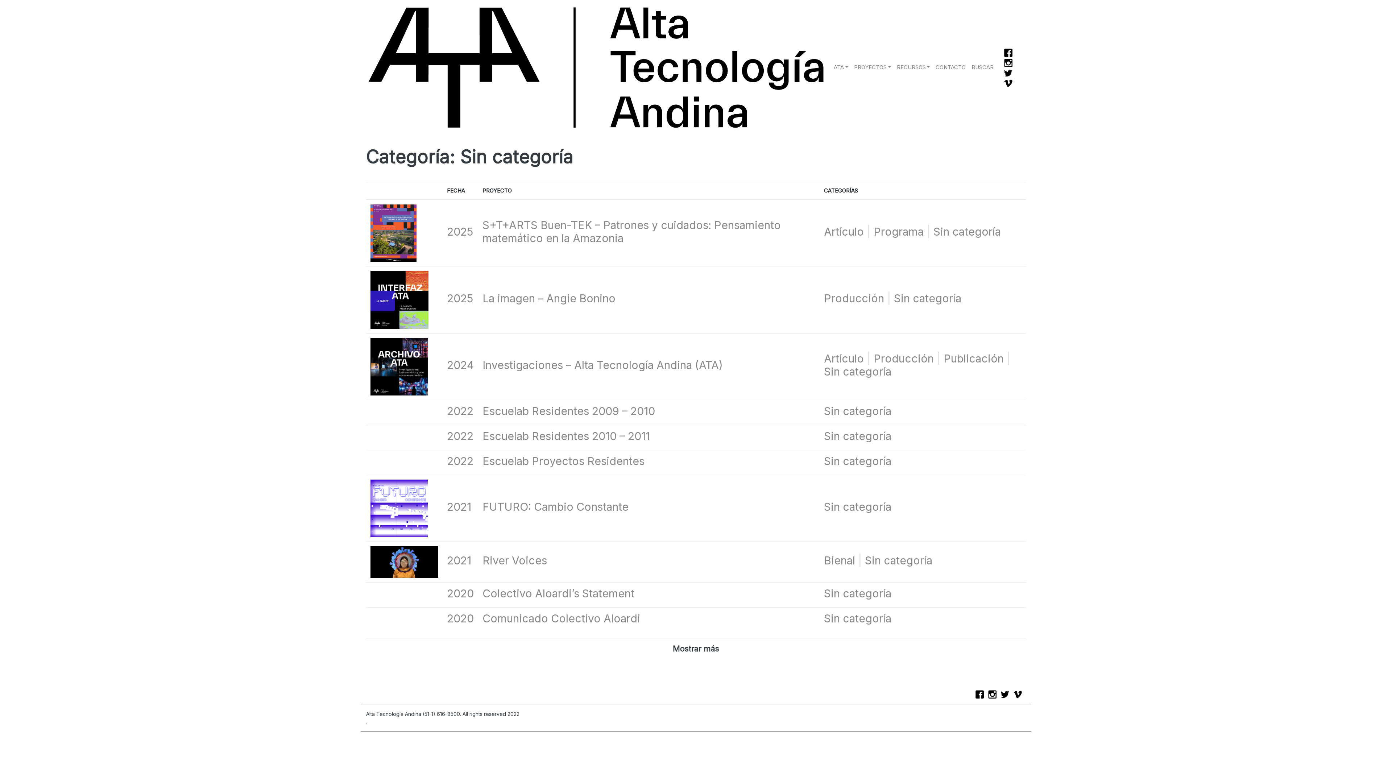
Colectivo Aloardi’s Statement (558, 593)
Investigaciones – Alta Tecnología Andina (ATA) (602, 365)
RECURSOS (911, 67)
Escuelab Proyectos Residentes (563, 461)
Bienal (839, 560)
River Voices (514, 560)
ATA (839, 67)
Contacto (951, 67)
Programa (899, 231)
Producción (854, 298)
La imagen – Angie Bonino (549, 298)
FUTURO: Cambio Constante (555, 506)
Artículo (844, 231)
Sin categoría (967, 231)
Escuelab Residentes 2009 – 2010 (568, 411)
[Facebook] (1010, 54)
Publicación (974, 358)
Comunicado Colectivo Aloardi (561, 618)
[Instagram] (1010, 64)
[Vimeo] (1010, 84)
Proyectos (870, 67)
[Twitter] (1010, 74)
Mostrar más (696, 648)
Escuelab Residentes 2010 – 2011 (566, 436)
